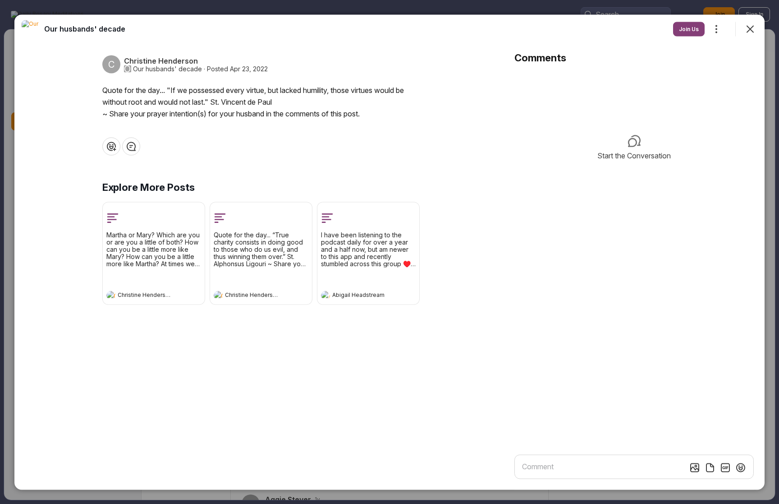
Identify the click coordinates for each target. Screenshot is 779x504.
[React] (111, 146)
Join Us (689, 28)
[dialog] (389, 252)
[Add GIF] (725, 467)
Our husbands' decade (167, 68)
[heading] (145, 296)
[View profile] (110, 295)
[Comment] (131, 146)
